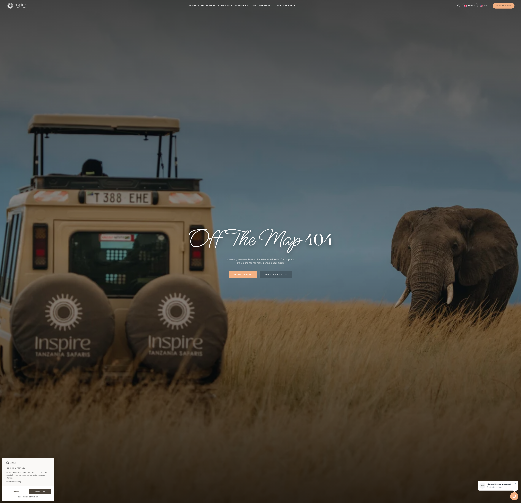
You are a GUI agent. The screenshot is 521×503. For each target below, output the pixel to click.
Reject (16, 491)
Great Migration (260, 5)
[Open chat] (514, 496)
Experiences (225, 5)
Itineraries (241, 5)
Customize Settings (28, 497)
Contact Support (274, 274)
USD (485, 6)
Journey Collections (200, 5)
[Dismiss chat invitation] (515, 483)
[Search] (458, 5)
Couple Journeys (285, 5)
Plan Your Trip (503, 6)
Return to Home (242, 274)
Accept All (40, 491)
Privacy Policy (16, 482)
